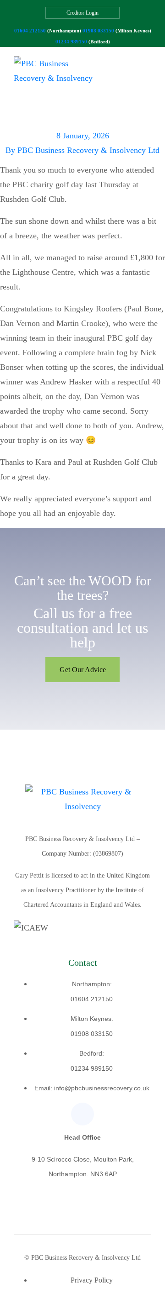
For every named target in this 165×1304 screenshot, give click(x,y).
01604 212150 (30, 30)
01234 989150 (71, 41)
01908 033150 (98, 30)
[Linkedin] (82, 1114)
